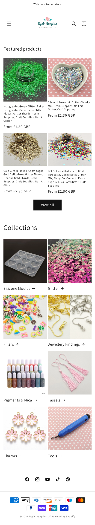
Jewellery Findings (64, 344)
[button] (9, 24)
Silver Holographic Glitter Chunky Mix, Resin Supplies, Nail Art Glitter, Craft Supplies (69, 105)
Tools (52, 455)
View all (47, 205)
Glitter (53, 288)
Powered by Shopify (63, 516)
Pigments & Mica (17, 400)
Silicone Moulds (16, 288)
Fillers (8, 344)
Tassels (54, 400)
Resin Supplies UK (40, 516)
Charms (10, 455)
